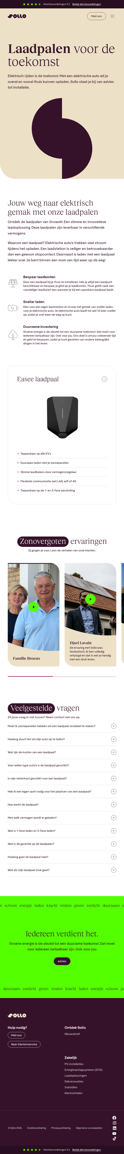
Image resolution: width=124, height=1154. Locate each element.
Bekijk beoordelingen (86, 4)
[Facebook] (114, 1118)
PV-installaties (74, 1064)
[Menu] (112, 16)
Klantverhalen (74, 1093)
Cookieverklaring (36, 1128)
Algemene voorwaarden (89, 1128)
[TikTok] (114, 1138)
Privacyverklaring (61, 1128)
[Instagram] (114, 1123)
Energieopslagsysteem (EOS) (84, 1069)
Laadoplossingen (76, 1075)
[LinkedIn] (114, 1128)
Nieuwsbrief (72, 1034)
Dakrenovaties (74, 1081)
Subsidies (71, 1087)
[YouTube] (114, 1133)
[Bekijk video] (33, 607)
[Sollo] (17, 16)
